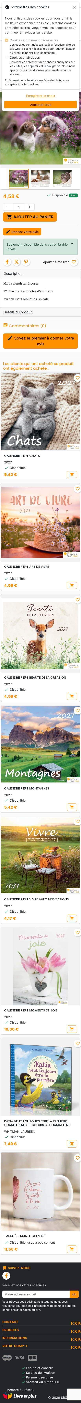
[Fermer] (74, 7)
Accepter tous (40, 105)
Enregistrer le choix (40, 96)
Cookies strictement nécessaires (34, 40)
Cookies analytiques (25, 57)
